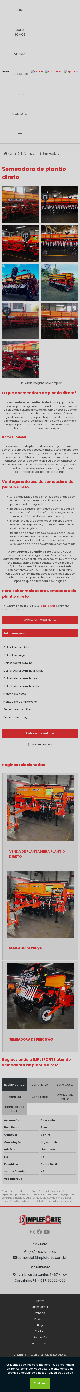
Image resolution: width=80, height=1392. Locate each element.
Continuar (40, 1383)
